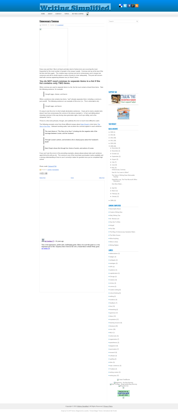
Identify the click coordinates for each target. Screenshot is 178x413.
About (50, 14)
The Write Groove (115, 235)
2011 (111, 140)
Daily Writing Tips (115, 215)
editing (112, 296)
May (113, 167)
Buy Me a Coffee (77, 14)
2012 (111, 138)
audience (112, 270)
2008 (111, 200)
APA (111, 266)
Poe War (112, 228)
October (114, 153)
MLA (111, 332)
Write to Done (114, 242)
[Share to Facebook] (46, 173)
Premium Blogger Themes (96, 410)
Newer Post (42, 177)
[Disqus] (72, 208)
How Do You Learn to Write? (120, 172)
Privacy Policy (108, 406)
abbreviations (114, 253)
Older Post (101, 177)
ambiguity (113, 260)
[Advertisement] (117, 57)
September (115, 156)
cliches (112, 283)
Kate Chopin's (85, 124)
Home (43, 14)
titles (111, 362)
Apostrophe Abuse (115, 209)
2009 (111, 146)
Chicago (112, 276)
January (114, 196)
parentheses (113, 342)
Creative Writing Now (116, 212)
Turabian (112, 369)
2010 (111, 143)
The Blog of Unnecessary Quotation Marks (122, 232)
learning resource (115, 323)
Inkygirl (112, 225)
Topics (66, 14)
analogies (112, 263)
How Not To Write (115, 222)
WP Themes (72, 410)
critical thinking (114, 293)
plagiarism (113, 346)
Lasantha (86, 410)
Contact (58, 14)
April (113, 188)
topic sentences (114, 365)
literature (112, 326)
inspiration (113, 319)
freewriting (113, 309)
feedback (112, 303)
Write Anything (114, 238)
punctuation (55, 169)
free (111, 306)
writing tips (113, 375)
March (114, 191)
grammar (112, 313)
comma (49, 169)
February (114, 193)
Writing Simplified (82, 406)
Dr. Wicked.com (114, 218)
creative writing (114, 290)
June (113, 165)
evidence (112, 299)
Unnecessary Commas (49, 21)
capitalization (114, 273)
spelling (112, 359)
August (114, 159)
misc (111, 329)
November (115, 151)
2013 (111, 135)
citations (112, 280)
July (113, 162)
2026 (111, 132)
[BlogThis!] (42, 173)
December (115, 148)
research (112, 352)
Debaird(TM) (52, 166)
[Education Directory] (123, 386)
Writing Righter (114, 245)
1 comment (60, 25)
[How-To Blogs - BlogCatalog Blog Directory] (123, 384)
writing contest (114, 372)
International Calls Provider (110, 410)
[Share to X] (44, 173)
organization (113, 339)
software (112, 356)
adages (112, 257)
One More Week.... (117, 184)
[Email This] (40, 173)
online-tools (113, 336)
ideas (111, 316)
